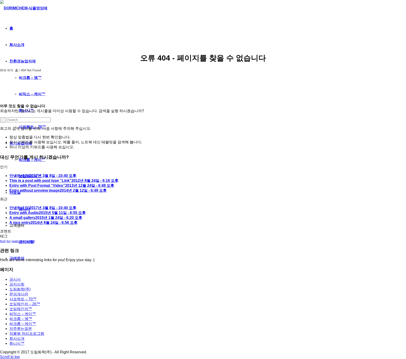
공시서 (15, 279)
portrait (30, 241)
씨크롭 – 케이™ (22, 324)
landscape (18, 241)
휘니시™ (16, 343)
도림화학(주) (20, 289)
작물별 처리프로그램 (26, 334)
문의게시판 (18, 294)
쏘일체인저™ (20, 309)
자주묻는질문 (20, 329)
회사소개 (16, 338)
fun (9, 241)
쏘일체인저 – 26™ (24, 304)
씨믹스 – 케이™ (22, 314)
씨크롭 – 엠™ (20, 319)
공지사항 (16, 284)
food (3, 241)
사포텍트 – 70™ (22, 299)
